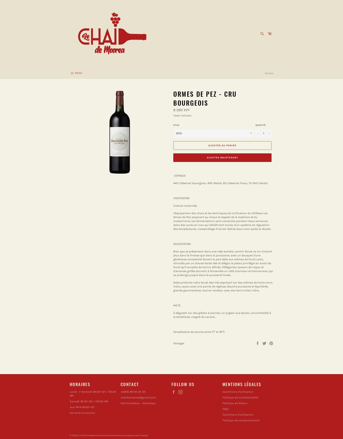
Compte (269, 73)
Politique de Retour (234, 403)
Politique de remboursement (241, 420)
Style (176, 125)
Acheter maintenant (222, 157)
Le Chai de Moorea (88, 435)
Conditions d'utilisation (238, 391)
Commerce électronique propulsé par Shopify (123, 435)
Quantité (260, 125)
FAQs (225, 409)
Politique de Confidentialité (240, 397)
